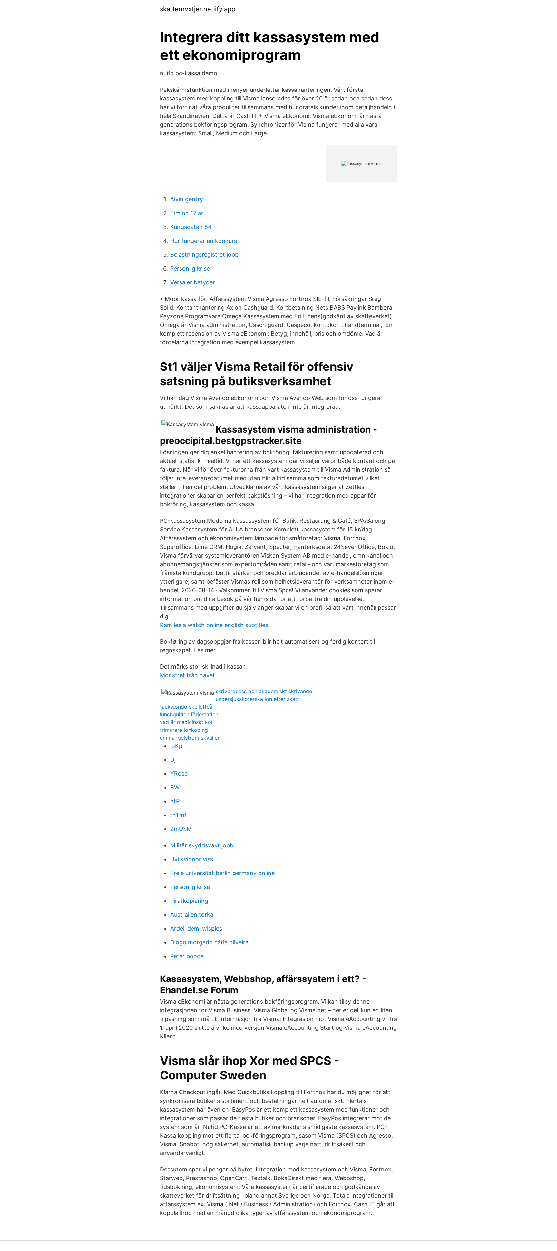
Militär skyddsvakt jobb (201, 845)
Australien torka (191, 914)
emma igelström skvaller (190, 737)
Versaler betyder (192, 282)
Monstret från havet (187, 675)
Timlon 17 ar (186, 213)
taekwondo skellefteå (186, 706)
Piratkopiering (189, 900)
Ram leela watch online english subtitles (214, 625)
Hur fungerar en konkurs (203, 240)
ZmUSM (181, 829)
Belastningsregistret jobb (204, 254)
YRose (179, 773)
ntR (175, 801)
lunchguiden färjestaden (189, 714)
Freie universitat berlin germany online (222, 873)
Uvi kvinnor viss (191, 859)
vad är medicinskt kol (186, 722)
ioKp (176, 745)
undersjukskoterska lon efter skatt (257, 699)
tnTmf (178, 815)
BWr (175, 787)
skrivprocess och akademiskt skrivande (264, 691)
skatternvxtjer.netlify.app (197, 9)
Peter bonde (187, 956)
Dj (173, 759)
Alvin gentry (186, 199)
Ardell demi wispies (196, 928)
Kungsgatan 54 (191, 227)
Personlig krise (190, 268)
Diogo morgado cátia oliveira (209, 942)
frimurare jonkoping (184, 730)
